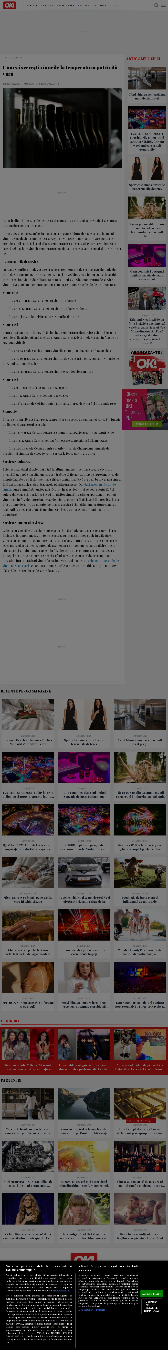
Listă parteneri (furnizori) (91, 1309)
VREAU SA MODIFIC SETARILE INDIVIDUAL (151, 1306)
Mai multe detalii (61, 1290)
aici (57, 1320)
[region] (84, 1305)
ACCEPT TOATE (151, 1293)
